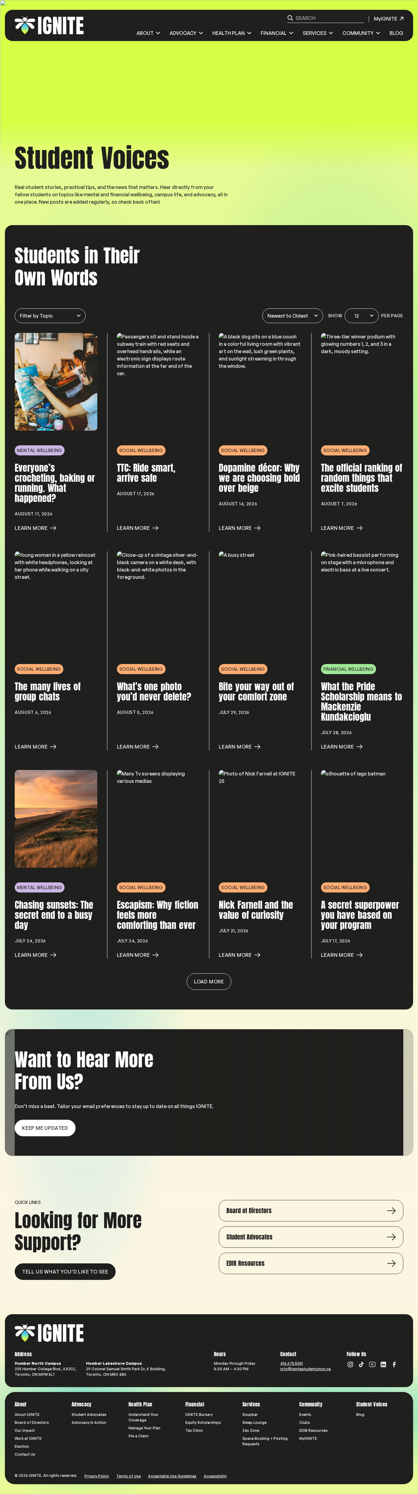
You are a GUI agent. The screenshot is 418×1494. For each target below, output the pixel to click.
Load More (209, 982)
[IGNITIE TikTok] (361, 1364)
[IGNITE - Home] (49, 25)
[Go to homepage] (49, 1333)
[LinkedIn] (383, 1364)
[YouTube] (372, 1364)
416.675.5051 (291, 1363)
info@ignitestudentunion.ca (305, 1369)
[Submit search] (290, 18)
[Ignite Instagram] (350, 1364)
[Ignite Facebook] (394, 1364)
